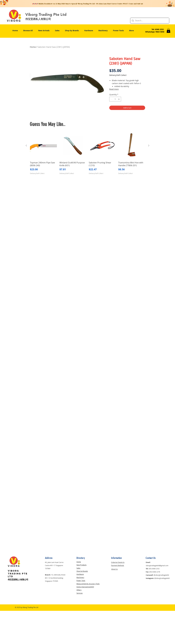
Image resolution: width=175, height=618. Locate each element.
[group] (87, 154)
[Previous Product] (26, 145)
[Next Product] (148, 145)
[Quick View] (43, 145)
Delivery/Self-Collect (117, 75)
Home (33, 47)
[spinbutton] (115, 99)
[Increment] (119, 99)
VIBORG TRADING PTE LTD (18, 573)
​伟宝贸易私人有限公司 (18, 579)
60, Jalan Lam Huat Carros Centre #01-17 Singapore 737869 (54, 565)
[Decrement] (111, 99)
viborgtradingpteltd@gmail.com (157, 565)
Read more (114, 89)
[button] (168, 30)
